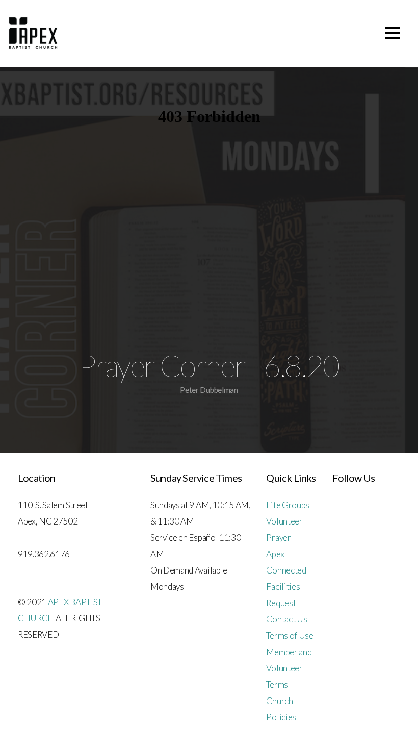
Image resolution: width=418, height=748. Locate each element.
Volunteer (284, 521)
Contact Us (286, 619)
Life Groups (287, 505)
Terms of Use (289, 635)
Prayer (278, 537)
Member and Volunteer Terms (288, 668)
